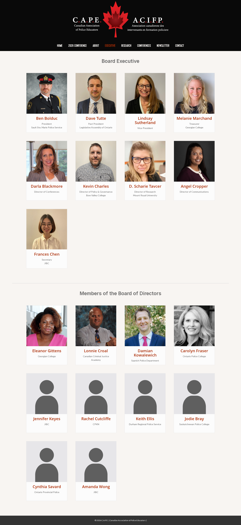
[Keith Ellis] (145, 393)
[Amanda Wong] (96, 461)
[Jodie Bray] (194, 393)
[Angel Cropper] (194, 161)
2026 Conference (77, 46)
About (96, 46)
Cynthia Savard (47, 486)
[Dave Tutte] (96, 93)
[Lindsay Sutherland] (145, 93)
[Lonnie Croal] (96, 325)
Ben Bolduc (47, 118)
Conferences (144, 46)
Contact (179, 46)
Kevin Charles (96, 186)
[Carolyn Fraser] (194, 325)
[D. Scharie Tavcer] (145, 161)
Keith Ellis (145, 418)
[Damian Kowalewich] (145, 325)
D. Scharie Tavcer (145, 186)
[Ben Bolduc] (46, 93)
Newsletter (163, 46)
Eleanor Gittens (46, 350)
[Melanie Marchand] (194, 93)
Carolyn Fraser (194, 350)
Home (59, 46)
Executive (110, 46)
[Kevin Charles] (96, 161)
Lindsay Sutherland (145, 120)
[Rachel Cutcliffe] (96, 393)
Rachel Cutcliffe (96, 418)
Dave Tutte (96, 118)
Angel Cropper (194, 186)
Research (126, 46)
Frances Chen (47, 254)
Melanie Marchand (194, 118)
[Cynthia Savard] (46, 461)
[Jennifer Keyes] (46, 393)
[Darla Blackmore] (46, 161)
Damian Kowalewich (145, 353)
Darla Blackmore (47, 186)
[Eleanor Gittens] (46, 325)
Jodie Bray (194, 418)
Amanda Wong (96, 486)
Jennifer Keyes (46, 418)
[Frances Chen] (46, 229)
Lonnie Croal (96, 350)
